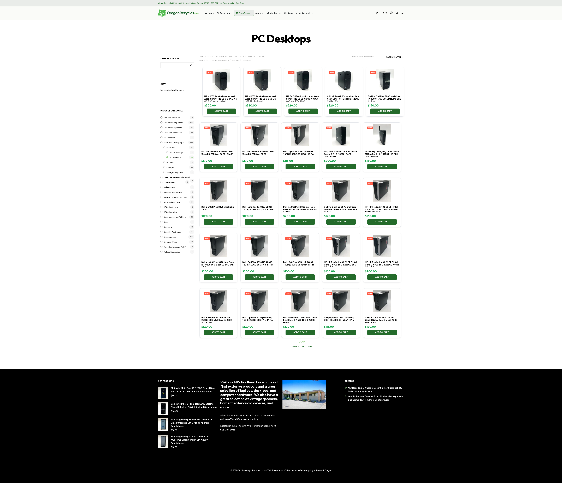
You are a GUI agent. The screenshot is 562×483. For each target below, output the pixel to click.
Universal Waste (170, 242)
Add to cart (221, 111)
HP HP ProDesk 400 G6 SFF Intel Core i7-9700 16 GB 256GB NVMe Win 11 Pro (382, 265)
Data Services (169, 137)
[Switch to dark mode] (377, 12)
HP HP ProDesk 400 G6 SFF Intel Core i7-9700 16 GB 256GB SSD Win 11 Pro (340, 265)
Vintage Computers (175, 172)
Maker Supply (169, 187)
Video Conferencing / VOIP (175, 247)
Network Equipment (172, 202)
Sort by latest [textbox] (393, 57)
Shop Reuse (244, 13)
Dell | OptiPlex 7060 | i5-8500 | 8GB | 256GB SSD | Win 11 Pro (339, 318)
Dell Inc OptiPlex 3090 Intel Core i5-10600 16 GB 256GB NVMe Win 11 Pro (300, 209)
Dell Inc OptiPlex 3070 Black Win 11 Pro (217, 208)
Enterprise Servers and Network (177, 177)
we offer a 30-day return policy (241, 419)
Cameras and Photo (172, 118)
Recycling (225, 13)
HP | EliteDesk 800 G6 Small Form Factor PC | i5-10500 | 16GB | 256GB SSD (340, 154)
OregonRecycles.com (255, 470)
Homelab (170, 162)
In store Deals (169, 182)
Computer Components (173, 123)
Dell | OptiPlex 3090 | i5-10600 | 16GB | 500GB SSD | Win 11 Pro (257, 263)
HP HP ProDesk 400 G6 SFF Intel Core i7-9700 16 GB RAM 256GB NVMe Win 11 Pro (381, 209)
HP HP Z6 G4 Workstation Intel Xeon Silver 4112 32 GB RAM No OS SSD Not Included (220, 99)
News (290, 13)
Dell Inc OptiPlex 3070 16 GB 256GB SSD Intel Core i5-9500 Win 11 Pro (216, 320)
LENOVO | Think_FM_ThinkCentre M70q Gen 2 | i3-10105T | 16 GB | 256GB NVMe (382, 154)
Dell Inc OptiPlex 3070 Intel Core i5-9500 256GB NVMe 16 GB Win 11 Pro (340, 209)
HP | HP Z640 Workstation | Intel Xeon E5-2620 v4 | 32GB (258, 152)
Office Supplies (170, 212)
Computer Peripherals (173, 128)
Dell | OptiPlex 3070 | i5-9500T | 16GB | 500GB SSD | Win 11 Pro (257, 208)
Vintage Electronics (172, 252)
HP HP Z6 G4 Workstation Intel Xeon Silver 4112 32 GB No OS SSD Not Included (260, 99)
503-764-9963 (216, 3)
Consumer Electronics (173, 133)
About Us (259, 13)
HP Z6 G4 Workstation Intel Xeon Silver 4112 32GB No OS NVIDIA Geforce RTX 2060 (302, 99)
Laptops (170, 167)
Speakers (168, 227)
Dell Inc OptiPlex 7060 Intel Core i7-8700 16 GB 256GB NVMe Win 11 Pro (384, 99)
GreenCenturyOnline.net (283, 470)
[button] (385, 12)
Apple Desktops (176, 152)
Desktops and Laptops (174, 142)
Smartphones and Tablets (175, 217)
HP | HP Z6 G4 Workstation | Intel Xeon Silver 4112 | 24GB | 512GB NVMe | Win (343, 99)
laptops (246, 390)
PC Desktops (175, 157)
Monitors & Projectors (173, 192)
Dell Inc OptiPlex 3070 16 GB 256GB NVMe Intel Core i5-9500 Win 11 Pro (381, 320)
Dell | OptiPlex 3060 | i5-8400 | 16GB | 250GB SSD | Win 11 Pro (298, 263)
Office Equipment (171, 207)
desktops (261, 390)
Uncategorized (170, 237)
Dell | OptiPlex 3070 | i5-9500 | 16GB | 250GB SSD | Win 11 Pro (257, 318)
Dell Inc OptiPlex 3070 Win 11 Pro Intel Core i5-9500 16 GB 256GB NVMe (300, 320)
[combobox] (390, 57)
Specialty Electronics (172, 232)
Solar (166, 222)
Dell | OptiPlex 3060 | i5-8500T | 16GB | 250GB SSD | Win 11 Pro (298, 152)
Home (211, 13)
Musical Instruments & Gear (175, 197)
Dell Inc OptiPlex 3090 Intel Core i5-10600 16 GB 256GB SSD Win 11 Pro (217, 265)
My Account (304, 13)
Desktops (171, 147)
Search (191, 65)
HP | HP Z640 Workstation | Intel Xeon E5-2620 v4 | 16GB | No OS (217, 152)
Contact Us (275, 13)
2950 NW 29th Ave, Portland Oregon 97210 (191, 3)
